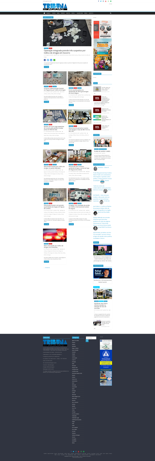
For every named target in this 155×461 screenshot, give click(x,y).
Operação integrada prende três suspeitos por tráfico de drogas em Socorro (65, 51)
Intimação (74, 384)
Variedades (74, 441)
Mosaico (73, 400)
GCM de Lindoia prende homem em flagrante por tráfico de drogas (55, 89)
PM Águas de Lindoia (56, 214)
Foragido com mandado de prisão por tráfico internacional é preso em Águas (79, 206)
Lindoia (48, 93)
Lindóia (73, 392)
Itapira (73, 388)
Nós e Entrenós (75, 402)
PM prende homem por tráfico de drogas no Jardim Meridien (54, 167)
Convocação (74, 357)
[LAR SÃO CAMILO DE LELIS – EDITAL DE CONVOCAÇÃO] (97, 87)
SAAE (73, 423)
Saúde (73, 425)
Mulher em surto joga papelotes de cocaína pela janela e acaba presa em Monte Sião (54, 128)
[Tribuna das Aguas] (44, 13)
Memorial (74, 394)
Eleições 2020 (74, 367)
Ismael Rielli (74, 386)
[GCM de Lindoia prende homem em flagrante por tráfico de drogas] (55, 72)
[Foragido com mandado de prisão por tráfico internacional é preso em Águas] (79, 189)
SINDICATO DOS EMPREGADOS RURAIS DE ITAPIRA (106, 110)
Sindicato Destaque (102, 149)
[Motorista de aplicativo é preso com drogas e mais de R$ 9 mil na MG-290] (79, 110)
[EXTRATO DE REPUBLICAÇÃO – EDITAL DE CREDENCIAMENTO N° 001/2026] (97, 116)
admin (104, 153)
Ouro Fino (74, 408)
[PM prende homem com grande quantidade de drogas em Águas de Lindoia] (55, 189)
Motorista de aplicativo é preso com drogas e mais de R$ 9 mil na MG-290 (79, 129)
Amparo (73, 342)
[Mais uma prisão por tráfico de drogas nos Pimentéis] (55, 229)
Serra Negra (74, 96)
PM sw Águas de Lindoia (52, 252)
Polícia (53, 13)
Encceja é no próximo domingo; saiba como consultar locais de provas (106, 323)
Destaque (46, 48)
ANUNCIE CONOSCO (85, 454)
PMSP (74, 173)
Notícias (73, 404)
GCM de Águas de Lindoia (52, 212)
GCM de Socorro (65, 55)
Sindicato (96, 149)
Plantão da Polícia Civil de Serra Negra (80, 212)
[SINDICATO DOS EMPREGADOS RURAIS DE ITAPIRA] (97, 108)
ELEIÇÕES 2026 (75, 371)
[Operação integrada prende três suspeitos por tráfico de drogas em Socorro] (67, 20)
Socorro (73, 437)
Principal (54, 86)
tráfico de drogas (57, 93)
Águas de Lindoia (47, 171)
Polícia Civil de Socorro (73, 55)
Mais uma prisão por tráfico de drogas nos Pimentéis (53, 246)
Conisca (73, 356)
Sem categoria (75, 427)
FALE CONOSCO (98, 454)
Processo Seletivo (75, 413)
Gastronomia (74, 381)
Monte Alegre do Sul (76, 396)
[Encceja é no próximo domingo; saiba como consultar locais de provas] (97, 321)
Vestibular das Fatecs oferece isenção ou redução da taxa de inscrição (101, 306)
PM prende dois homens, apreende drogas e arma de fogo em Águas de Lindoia (79, 168)
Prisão (79, 55)
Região (105, 301)
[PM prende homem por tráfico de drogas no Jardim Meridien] (55, 150)
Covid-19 (74, 359)
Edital (73, 13)
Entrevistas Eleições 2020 (77, 373)
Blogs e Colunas (75, 348)
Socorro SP (83, 55)
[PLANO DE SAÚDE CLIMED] (102, 138)
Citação (73, 354)
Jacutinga (70, 135)
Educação (101, 301)
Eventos (68, 13)
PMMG (45, 133)
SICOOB (73, 431)
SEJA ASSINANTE (92, 454)
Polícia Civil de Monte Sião (52, 133)
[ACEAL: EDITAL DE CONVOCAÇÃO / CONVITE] (97, 125)
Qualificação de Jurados (76, 419)
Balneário (74, 346)
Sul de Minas (81, 135)
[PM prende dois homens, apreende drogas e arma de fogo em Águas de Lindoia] (79, 150)
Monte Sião (74, 398)
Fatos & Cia (74, 379)
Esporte (63, 13)
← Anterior (47, 267)
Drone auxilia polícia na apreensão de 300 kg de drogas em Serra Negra (78, 91)
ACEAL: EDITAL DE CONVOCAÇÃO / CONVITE (105, 127)
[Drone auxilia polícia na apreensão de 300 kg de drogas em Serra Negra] (79, 72)
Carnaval (73, 352)
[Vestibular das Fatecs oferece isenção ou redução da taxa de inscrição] (102, 290)
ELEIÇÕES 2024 (80, 13)
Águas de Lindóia (75, 340)
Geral (58, 13)
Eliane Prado (57, 55)
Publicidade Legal (75, 417)
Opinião (73, 406)
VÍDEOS (85, 13)
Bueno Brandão (75, 350)
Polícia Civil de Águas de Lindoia (53, 173)
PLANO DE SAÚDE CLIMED (102, 151)
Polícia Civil (88, 95)
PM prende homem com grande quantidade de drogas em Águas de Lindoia (54, 206)
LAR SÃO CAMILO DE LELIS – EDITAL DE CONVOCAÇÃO (106, 88)
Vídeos (73, 442)
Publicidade (74, 415)
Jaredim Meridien (54, 171)
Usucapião (74, 439)
